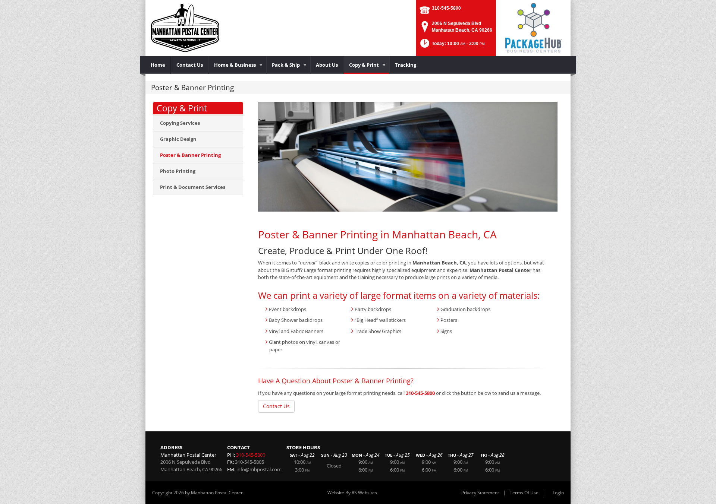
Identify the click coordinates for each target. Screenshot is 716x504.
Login (558, 492)
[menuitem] (158, 65)
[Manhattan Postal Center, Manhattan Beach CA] (185, 28)
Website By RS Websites (352, 492)
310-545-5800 (446, 8)
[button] (452, 46)
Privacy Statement (480, 492)
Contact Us (276, 406)
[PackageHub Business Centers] (533, 27)
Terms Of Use (524, 492)
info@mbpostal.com (259, 469)
